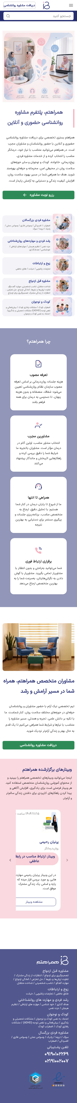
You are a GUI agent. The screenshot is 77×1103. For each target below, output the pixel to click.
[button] (40, 16)
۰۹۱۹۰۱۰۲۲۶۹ (56, 1054)
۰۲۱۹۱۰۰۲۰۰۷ (56, 1061)
